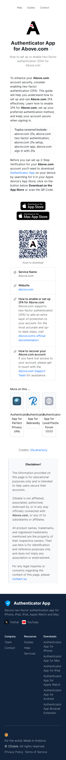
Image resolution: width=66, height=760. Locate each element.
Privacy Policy (14, 752)
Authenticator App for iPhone (52, 646)
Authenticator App (22, 172)
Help (19, 7)
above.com (25, 289)
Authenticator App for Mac (52, 658)
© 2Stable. (12, 746)
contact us (19, 579)
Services (29, 653)
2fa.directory (38, 450)
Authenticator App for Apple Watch (52, 680)
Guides (31, 7)
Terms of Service (36, 752)
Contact (44, 7)
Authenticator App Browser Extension (52, 709)
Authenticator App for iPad (52, 668)
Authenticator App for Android (52, 694)
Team (8, 642)
